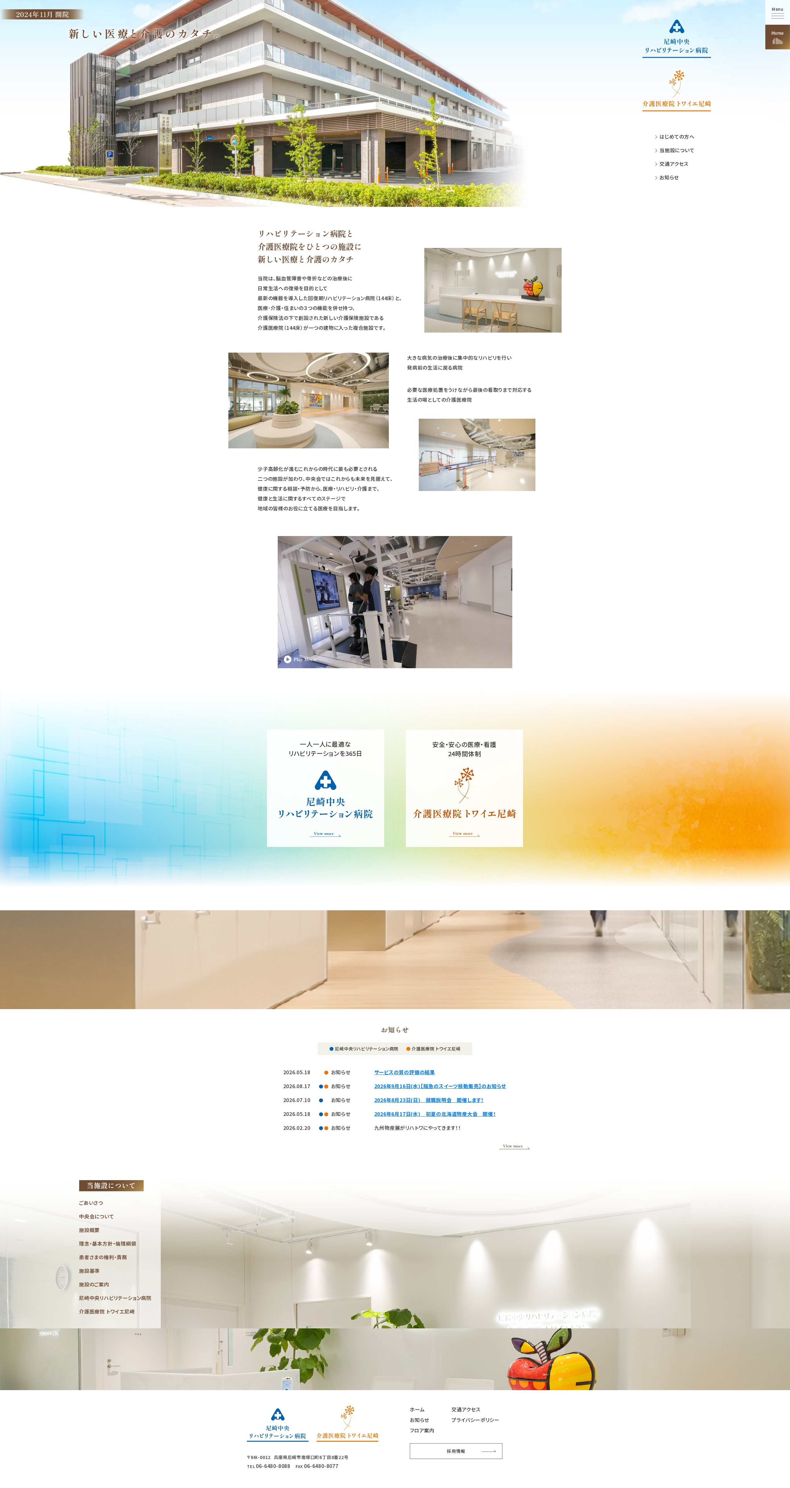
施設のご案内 (94, 1284)
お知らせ (669, 177)
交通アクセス (673, 164)
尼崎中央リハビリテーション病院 (115, 1297)
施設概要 (89, 1230)
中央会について (96, 1216)
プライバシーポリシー (475, 1419)
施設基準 (89, 1270)
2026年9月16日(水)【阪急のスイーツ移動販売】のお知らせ (440, 1086)
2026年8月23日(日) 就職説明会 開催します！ (429, 1100)
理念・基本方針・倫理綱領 (107, 1243)
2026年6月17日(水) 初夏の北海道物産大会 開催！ (435, 1113)
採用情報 (456, 1451)
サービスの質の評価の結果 (404, 1072)
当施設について (677, 150)
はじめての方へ (677, 136)
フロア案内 (422, 1430)
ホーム (417, 1409)
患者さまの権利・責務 (103, 1257)
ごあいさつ (91, 1202)
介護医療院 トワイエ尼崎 (107, 1311)
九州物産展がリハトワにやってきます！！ (417, 1127)
